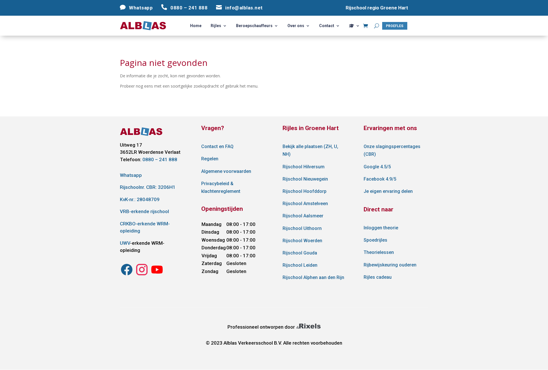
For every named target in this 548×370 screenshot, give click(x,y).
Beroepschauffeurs (254, 26)
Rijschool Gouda (300, 253)
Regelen (209, 158)
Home (196, 26)
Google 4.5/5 (377, 166)
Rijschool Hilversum (304, 166)
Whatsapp (131, 175)
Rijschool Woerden (302, 240)
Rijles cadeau (378, 277)
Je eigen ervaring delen (388, 191)
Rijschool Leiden (300, 265)
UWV (125, 243)
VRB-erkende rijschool (144, 211)
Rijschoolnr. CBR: (148, 187)
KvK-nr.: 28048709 (140, 199)
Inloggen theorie (381, 228)
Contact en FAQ (217, 146)
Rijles (216, 26)
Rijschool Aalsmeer (303, 216)
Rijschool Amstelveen (305, 203)
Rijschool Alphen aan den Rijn (313, 277)
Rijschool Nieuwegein (305, 179)
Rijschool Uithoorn (302, 228)
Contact (326, 26)
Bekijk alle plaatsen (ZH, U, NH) (310, 150)
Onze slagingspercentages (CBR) (392, 150)
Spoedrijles (375, 240)
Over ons (295, 26)
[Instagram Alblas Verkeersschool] (127, 275)
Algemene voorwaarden (226, 171)
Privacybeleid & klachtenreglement (220, 187)
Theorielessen (379, 252)
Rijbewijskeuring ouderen (390, 265)
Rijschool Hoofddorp (305, 191)
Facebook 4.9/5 (380, 179)
